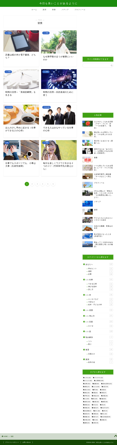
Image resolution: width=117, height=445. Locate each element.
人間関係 (99, 380)
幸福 (96, 395)
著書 (54, 9)
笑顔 (87, 413)
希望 (103, 392)
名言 (105, 386)
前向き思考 (107, 383)
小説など (100, 302)
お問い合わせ (27, 442)
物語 (95, 407)
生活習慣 (88, 410)
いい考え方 (99, 316)
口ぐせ (100, 326)
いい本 (99, 295)
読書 (104, 419)
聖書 (87, 417)
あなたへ (99, 264)
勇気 (87, 386)
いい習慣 (99, 310)
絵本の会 (100, 362)
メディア (65, 9)
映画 (87, 404)
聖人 (104, 413)
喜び (87, 389)
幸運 (105, 395)
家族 (95, 392)
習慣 (95, 413)
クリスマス (99, 377)
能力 (95, 417)
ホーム (34, 9)
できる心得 (100, 284)
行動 (87, 419)
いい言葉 (99, 322)
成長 (96, 401)
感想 (100, 271)
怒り (100, 344)
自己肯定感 (106, 417)
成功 (87, 401)
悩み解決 (99, 337)
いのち (88, 377)
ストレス (88, 380)
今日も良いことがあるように (58, 3)
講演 (44, 9)
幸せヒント (100, 268)
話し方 (100, 289)
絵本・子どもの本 (100, 304)
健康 (96, 383)
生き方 (105, 407)
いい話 (99, 331)
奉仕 (87, 392)
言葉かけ (100, 354)
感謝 (103, 398)
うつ (100, 341)
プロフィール (79, 9)
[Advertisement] (98, 35)
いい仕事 (99, 280)
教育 (99, 350)
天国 (104, 389)
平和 (87, 395)
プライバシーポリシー (12, 442)
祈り (97, 410)
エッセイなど (100, 299)
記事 (100, 274)
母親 (87, 407)
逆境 (95, 423)
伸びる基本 (100, 286)
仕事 (87, 383)
